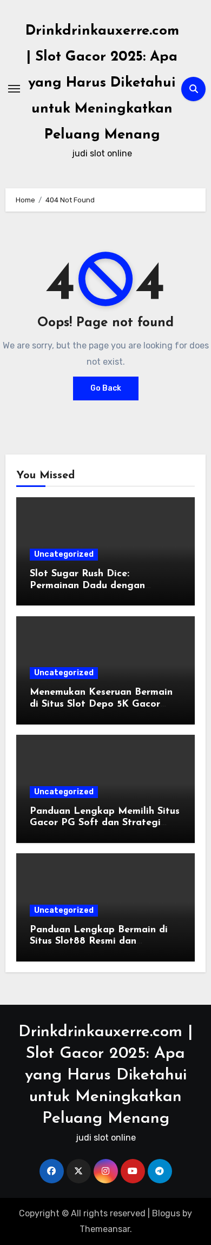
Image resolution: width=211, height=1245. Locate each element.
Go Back (105, 388)
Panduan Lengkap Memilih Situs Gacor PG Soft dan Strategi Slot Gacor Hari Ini (105, 823)
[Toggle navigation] (14, 88)
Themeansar (105, 1229)
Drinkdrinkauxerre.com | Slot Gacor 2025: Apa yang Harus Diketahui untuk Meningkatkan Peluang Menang (102, 83)
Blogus (166, 1213)
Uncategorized (64, 554)
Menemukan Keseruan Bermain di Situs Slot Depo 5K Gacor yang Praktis (101, 704)
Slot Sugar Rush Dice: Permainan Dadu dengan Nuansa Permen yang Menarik (100, 585)
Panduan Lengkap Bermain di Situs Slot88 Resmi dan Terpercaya (99, 941)
